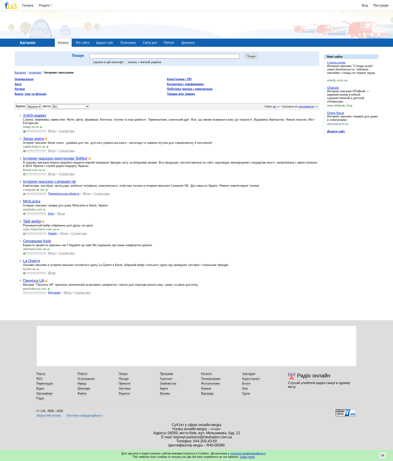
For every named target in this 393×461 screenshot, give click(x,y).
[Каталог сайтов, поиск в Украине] (346, 411)
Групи (246, 393)
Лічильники (128, 42)
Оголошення (86, 378)
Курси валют (251, 378)
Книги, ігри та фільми (30, 94)
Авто (18, 84)
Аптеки (20, 89)
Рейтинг (169, 42)
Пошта (40, 373)
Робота (82, 373)
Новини (206, 388)
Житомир (54, 292)
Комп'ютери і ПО (179, 79)
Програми (166, 373)
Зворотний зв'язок (48, 415)
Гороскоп (166, 378)
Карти (164, 388)
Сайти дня (150, 42)
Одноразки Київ (37, 241)
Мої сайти (82, 42)
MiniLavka (31, 201)
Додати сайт (104, 42)
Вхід (365, 5)
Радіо (40, 398)
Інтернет (35, 72)
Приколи (124, 383)
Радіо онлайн (313, 375)
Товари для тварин (181, 94)
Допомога (188, 42)
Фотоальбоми (210, 383)
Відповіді (207, 393)
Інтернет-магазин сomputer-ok (49, 181)
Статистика (66, 131)
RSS (39, 378)
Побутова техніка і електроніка (189, 89)
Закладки (248, 373)
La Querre (31, 260)
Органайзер (44, 393)
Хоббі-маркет (34, 115)
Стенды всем (336, 62)
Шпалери (84, 388)
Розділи (44, 5)
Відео (40, 388)
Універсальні (24, 79)
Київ (51, 213)
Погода (123, 378)
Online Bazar (335, 113)
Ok (383, 455)
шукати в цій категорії (108, 62)
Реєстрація (380, 5)
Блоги (246, 383)
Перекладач (44, 383)
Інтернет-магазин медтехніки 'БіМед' (55, 158)
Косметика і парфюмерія (185, 84)
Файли (82, 393)
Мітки (51, 131)
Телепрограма (210, 378)
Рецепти (124, 393)
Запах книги (33, 138)
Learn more (247, 457)
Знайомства (168, 383)
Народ (82, 383)
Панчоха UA (33, 280)
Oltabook (333, 87)
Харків (52, 233)
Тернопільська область (64, 193)
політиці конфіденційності (248, 453)
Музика (165, 393)
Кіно (245, 388)
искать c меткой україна (144, 62)
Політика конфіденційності (84, 415)
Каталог (63, 42)
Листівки (125, 388)
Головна (27, 5)
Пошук (123, 373)
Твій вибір (32, 221)
